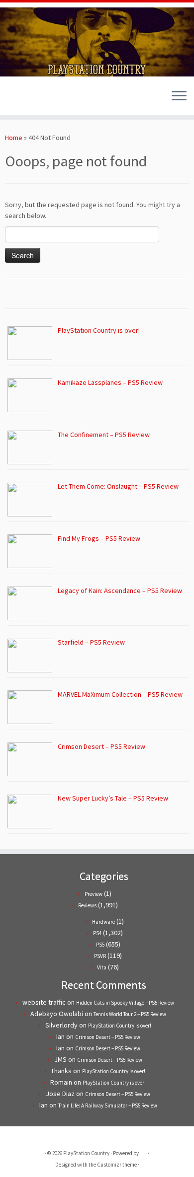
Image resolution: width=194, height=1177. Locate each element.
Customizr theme (117, 1164)
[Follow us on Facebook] (19, 99)
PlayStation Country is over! (119, 1025)
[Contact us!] (44, 99)
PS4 (97, 933)
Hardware (103, 921)
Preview (93, 893)
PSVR (100, 956)
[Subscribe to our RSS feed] (27, 99)
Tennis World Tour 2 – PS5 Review (130, 1014)
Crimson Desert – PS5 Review (107, 1036)
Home (13, 137)
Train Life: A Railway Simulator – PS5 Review (107, 1105)
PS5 (100, 944)
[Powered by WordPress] (143, 1151)
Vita (101, 967)
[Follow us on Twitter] (10, 99)
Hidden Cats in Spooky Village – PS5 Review (125, 1002)
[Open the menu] (179, 96)
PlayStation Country (86, 1153)
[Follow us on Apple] (36, 99)
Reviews (87, 905)
